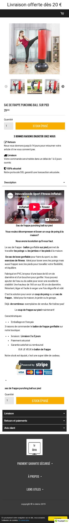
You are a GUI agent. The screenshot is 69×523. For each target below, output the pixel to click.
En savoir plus (24, 520)
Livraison (9, 413)
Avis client (9, 428)
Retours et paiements (15, 420)
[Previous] (6, 86)
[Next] (63, 86)
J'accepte (57, 518)
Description (10, 182)
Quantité (8, 119)
